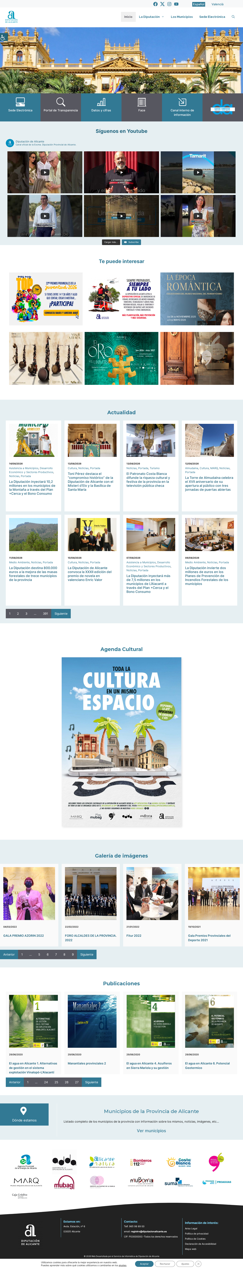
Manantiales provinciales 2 (87, 1063)
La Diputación (149, 17)
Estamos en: (72, 1221)
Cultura (72, 468)
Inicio (128, 17)
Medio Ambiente (19, 562)
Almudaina (191, 468)
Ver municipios (151, 1130)
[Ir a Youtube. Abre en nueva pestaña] (176, 4)
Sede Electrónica (212, 17)
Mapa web (190, 1249)
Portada (26, 476)
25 (56, 1082)
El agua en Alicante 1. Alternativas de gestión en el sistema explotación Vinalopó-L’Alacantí (33, 1068)
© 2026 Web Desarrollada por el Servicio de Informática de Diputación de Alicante (121, 1256)
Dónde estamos (24, 1120)
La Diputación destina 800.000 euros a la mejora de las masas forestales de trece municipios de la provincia (33, 574)
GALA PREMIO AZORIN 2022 (23, 935)
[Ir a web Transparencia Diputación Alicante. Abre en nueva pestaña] (60, 107)
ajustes (122, 1265)
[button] (233, 17)
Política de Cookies (195, 1238)
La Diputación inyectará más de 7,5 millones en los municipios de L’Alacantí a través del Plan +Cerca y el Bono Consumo (148, 584)
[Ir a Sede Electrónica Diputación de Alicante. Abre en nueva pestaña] (20, 107)
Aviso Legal (191, 1228)
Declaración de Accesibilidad (200, 1243)
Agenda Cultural (122, 649)
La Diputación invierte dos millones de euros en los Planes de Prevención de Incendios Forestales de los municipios (206, 576)
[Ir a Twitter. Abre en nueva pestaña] (162, 4)
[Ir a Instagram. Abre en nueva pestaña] (169, 4)
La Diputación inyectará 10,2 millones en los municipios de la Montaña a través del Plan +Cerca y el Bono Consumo (32, 488)
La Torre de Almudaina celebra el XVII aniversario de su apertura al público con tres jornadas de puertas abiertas (209, 484)
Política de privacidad (196, 1233)
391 (45, 613)
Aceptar (144, 1263)
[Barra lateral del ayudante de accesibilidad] (4, 37)
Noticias (14, 476)
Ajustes (185, 1263)
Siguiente (61, 613)
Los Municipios (182, 17)
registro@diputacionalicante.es (149, 1231)
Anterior (9, 954)
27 (77, 1082)
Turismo (155, 468)
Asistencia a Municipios (23, 468)
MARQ (214, 468)
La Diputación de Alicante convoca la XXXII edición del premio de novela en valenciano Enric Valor (90, 574)
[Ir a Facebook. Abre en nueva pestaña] (155, 4)
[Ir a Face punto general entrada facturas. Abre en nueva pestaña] (142, 107)
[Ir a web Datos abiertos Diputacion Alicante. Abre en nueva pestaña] (222, 107)
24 (46, 1082)
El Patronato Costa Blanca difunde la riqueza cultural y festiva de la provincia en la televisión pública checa (148, 480)
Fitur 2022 (133, 935)
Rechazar (165, 1263)
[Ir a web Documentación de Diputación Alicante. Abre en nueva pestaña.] (101, 107)
